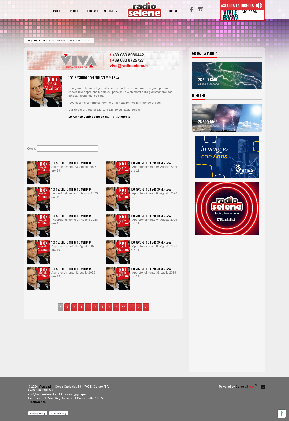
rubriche (76, 11)
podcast (92, 11)
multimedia (111, 11)
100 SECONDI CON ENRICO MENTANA (71, 163)
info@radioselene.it (41, 394)
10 (123, 307)
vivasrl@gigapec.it (77, 394)
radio (56, 11)
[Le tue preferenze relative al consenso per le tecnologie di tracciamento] (282, 414)
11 (132, 307)
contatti (173, 11)
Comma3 (246, 386)
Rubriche (39, 40)
